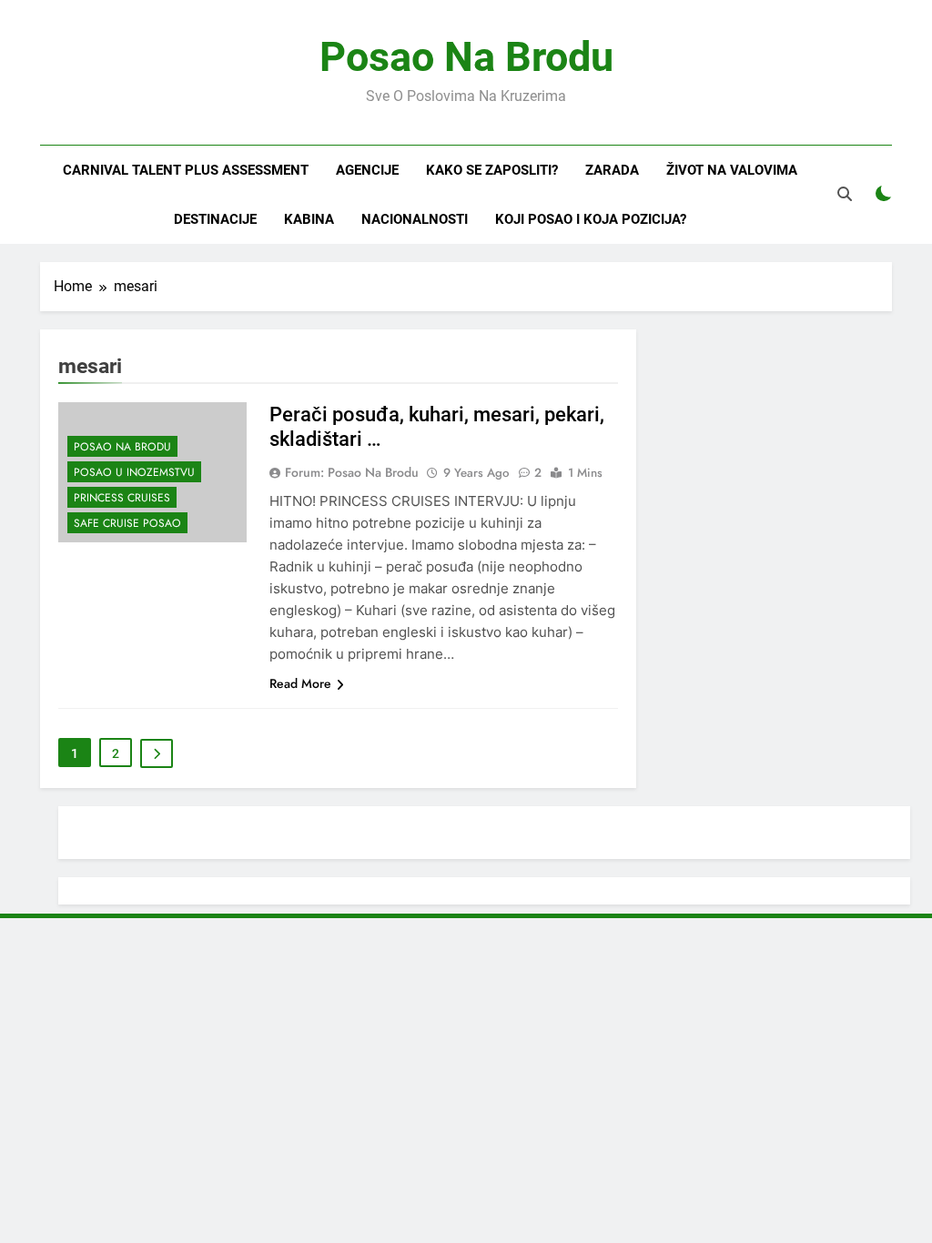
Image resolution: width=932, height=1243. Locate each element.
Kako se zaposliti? (492, 170)
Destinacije (215, 219)
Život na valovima (731, 170)
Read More (300, 683)
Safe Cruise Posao (127, 523)
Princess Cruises (122, 498)
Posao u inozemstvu (134, 472)
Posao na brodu (122, 447)
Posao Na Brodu (466, 57)
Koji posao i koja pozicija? (590, 219)
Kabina (309, 219)
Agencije (367, 170)
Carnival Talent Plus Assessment (186, 170)
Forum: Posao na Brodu (352, 472)
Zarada (612, 170)
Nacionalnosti (414, 219)
